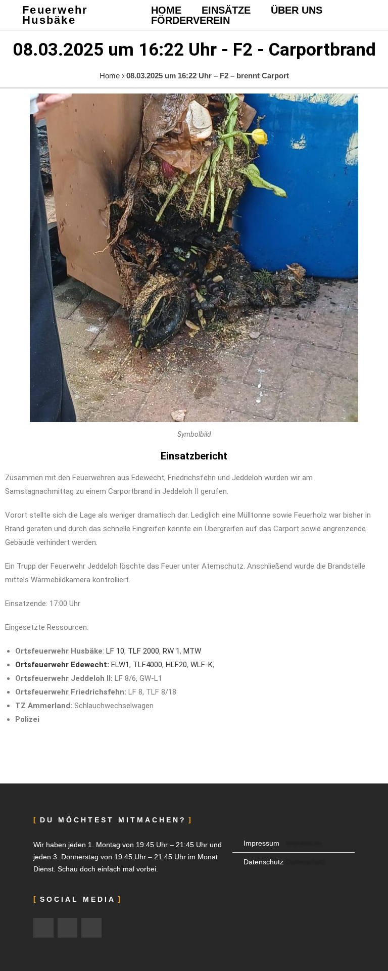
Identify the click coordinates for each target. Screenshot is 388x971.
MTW (192, 651)
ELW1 (120, 664)
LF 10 (115, 651)
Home (166, 10)
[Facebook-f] (68, 928)
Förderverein (190, 20)
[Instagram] (43, 928)
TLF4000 (147, 664)
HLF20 (176, 664)
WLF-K (201, 664)
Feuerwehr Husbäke (55, 15)
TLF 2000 (143, 651)
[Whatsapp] (91, 928)
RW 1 (171, 651)
